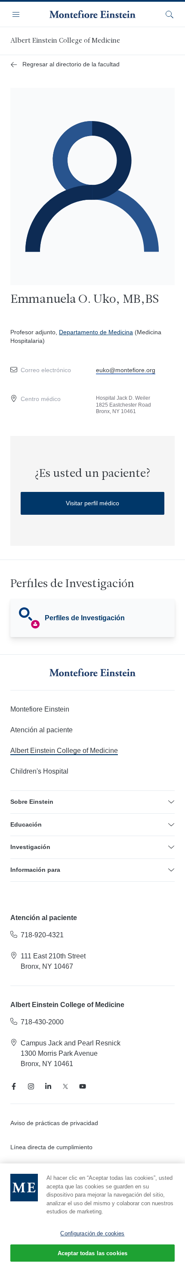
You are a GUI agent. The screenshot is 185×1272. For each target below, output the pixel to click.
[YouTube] (82, 1086)
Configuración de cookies (92, 1233)
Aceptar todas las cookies (92, 1253)
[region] (92, 1217)
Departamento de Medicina (96, 332)
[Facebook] (13, 1086)
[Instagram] (31, 1086)
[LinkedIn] (48, 1086)
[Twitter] (65, 1086)
